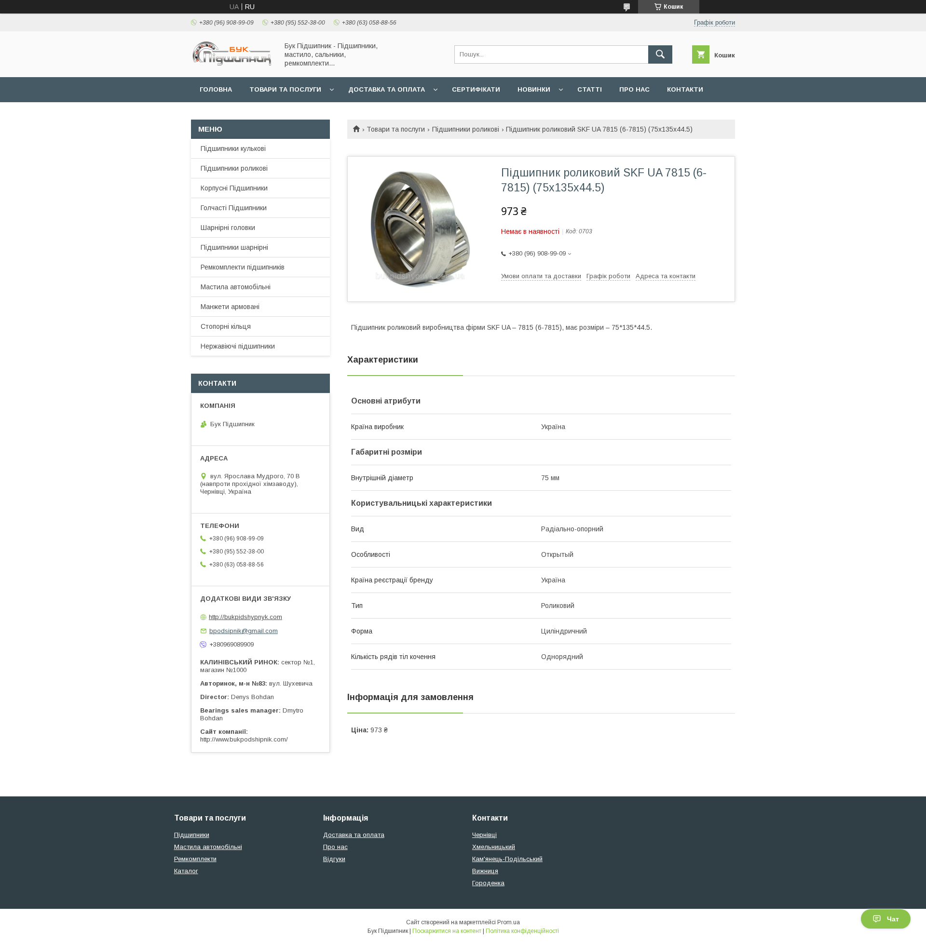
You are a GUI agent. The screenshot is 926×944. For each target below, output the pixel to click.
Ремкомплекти (195, 859)
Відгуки (334, 859)
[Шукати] (660, 54)
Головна (216, 89)
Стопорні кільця (226, 326)
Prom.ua (508, 922)
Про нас (634, 89)
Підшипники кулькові (233, 148)
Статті (589, 89)
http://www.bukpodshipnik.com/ (244, 739)
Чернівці (484, 834)
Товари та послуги (285, 89)
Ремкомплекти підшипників (243, 267)
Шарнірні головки (228, 227)
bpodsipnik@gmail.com (243, 630)
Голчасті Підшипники (234, 208)
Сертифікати (476, 89)
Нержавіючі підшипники (238, 346)
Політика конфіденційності (522, 931)
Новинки (533, 89)
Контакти (685, 89)
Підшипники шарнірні (234, 247)
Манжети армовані (230, 306)
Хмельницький (493, 846)
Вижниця (485, 871)
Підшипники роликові (465, 129)
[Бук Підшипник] (232, 64)
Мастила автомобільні (236, 287)
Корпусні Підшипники (234, 188)
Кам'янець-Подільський (507, 859)
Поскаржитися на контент (446, 931)
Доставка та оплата (386, 89)
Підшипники (191, 834)
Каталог (186, 871)
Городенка (488, 883)
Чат (893, 919)
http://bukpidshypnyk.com (245, 616)
